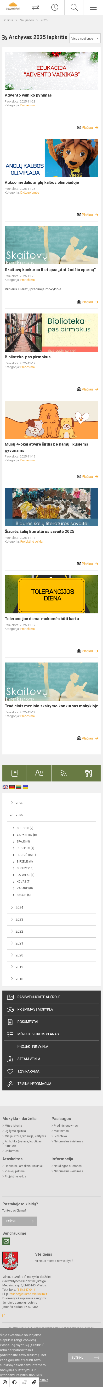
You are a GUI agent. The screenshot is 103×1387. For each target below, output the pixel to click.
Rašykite (12, 1221)
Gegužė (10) (25, 868)
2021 (19, 943)
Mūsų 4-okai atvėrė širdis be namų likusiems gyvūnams (46, 447)
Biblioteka (60, 1136)
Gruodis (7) (25, 828)
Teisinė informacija (34, 1084)
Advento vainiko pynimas (28, 95)
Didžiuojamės (29, 192)
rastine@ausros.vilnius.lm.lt (28, 1294)
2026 (19, 803)
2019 (19, 967)
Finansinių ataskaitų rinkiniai (24, 1166)
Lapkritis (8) (27, 835)
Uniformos (12, 1151)
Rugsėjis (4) (25, 848)
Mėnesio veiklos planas (38, 1034)
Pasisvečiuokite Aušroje (39, 997)
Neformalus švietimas (68, 1141)
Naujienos (27, 20)
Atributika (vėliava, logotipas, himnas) (23, 1143)
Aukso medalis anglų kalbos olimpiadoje (42, 182)
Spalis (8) (23, 841)
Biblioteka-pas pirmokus (28, 356)
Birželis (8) (25, 861)
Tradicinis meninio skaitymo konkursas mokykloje (51, 706)
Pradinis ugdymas (66, 1125)
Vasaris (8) (25, 888)
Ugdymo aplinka (15, 1131)
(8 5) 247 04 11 (27, 1289)
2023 (19, 919)
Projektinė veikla (31, 541)
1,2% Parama (28, 1071)
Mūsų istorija (13, 1125)
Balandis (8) (25, 875)
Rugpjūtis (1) (26, 855)
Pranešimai (27, 105)
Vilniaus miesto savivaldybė (54, 1261)
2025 (44, 20)
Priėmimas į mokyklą (35, 1009)
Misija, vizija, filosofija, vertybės (25, 1136)
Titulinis (8, 20)
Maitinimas (61, 1131)
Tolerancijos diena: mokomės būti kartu (42, 618)
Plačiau (87, 127)
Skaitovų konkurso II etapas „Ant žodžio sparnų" (50, 269)
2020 (19, 955)
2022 (19, 931)
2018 (19, 979)
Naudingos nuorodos (68, 1166)
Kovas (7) (23, 881)
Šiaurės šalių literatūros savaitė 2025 (39, 531)
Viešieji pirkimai (15, 1171)
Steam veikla (28, 1059)
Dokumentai (27, 1022)
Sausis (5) (24, 895)
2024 (19, 907)
